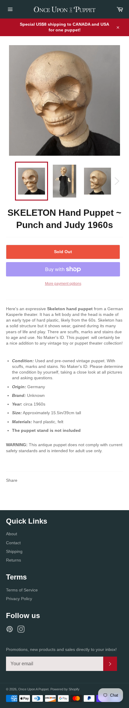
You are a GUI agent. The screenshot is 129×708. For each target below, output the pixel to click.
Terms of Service (22, 590)
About (11, 533)
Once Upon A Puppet (33, 689)
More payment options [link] (63, 284)
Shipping (14, 551)
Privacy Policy (19, 598)
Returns (13, 560)
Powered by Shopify (65, 689)
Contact (13, 542)
